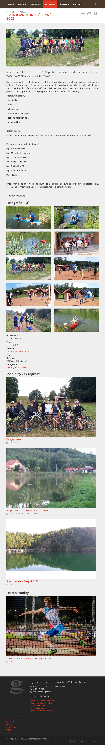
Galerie (77, 4)
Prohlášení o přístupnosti (77, 741)
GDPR (64, 741)
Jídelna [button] (63, 4)
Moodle (9, 725)
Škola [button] (21, 4)
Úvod (11, 4)
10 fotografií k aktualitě (16, 367)
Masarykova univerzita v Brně (42, 700)
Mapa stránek (92, 741)
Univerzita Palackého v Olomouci (43, 703)
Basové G (10, 722)
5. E (8, 345)
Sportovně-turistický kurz (17, 351)
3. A (16, 345)
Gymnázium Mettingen (39, 708)
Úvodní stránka (12, 12)
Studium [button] (34, 4)
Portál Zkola (11, 727)
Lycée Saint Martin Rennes (41, 711)
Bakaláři (9, 720)
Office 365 (10, 730)
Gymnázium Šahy (37, 706)
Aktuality (50, 4)
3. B (12, 345)
